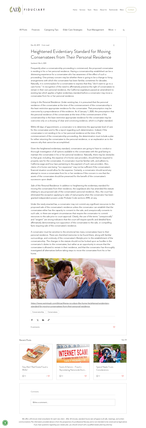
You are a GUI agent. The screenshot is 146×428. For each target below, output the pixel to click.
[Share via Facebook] (32, 320)
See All (124, 340)
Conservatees (52, 312)
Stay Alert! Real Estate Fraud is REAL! (35, 368)
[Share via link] (49, 320)
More (110, 29)
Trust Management (95, 29)
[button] (124, 30)
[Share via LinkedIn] (43, 320)
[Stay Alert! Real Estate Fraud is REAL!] (36, 353)
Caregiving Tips (51, 29)
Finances (36, 29)
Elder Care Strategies (72, 29)
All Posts (23, 29)
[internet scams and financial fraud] (73, 353)
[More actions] (113, 45)
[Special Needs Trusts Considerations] (110, 353)
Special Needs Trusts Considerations (104, 368)
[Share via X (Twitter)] (37, 320)
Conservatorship (38, 312)
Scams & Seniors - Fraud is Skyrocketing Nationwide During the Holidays (72, 368)
